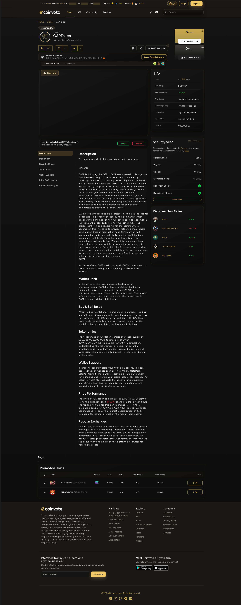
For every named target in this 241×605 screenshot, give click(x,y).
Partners (140, 536)
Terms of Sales (170, 524)
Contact (167, 532)
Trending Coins (116, 519)
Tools (138, 532)
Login (183, 3)
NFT (137, 516)
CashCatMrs (66, 483)
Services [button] (107, 12)
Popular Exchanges (48, 185)
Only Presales (115, 531)
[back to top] (235, 599)
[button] (156, 12)
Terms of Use (169, 516)
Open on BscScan (52, 63)
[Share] (141, 48)
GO (48, 48)
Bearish (139, 143)
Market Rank (45, 158)
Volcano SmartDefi (169, 228)
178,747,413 (61, 3)
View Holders (70, 63)
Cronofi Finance (168, 246)
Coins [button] (69, 12)
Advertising (168, 528)
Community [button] (92, 12)
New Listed (114, 523)
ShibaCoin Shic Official (70, 492)
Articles (139, 512)
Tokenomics (45, 169)
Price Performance (48, 180)
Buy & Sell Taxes (46, 164)
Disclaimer (168, 512)
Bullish (123, 143)
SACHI (164, 237)
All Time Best (115, 527)
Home (41, 21)
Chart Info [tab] (51, 73)
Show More (177, 199)
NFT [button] (79, 12)
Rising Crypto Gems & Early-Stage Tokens (119, 514)
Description (45, 153)
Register (196, 3)
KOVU (164, 219)
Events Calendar (144, 524)
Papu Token (166, 255)
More (187, 151)
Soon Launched (116, 535)
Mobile (139, 540)
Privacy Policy (169, 520)
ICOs (138, 520)
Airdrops (140, 528)
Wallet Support (46, 174)
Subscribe (98, 574)
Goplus (184, 148)
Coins (50, 21)
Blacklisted (114, 539)
